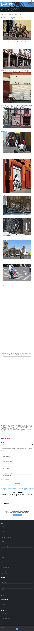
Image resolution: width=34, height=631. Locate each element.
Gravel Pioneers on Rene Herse (6, 546)
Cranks (3, 554)
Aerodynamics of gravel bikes (7, 471)
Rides (12, 14)
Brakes (3, 552)
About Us (3, 541)
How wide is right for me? (6, 459)
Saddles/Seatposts (4, 564)
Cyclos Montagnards (4, 573)
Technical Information (5, 613)
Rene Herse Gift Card (5, 596)
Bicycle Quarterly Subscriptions (6, 615)
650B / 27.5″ (3, 526)
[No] (32, 628)
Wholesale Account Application (6, 618)
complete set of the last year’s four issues (14, 430)
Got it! (17, 629)
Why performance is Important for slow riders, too (9, 473)
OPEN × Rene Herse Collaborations (6, 537)
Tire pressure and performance (7, 461)
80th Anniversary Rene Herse (6, 535)
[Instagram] (29, 1)
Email (9, 438)
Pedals (3, 560)
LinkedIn (5, 438)
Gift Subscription (4, 602)
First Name (6, 499)
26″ (2, 528)
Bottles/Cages (4, 582)
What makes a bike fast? (6, 468)
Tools (2, 592)
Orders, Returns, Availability (5, 611)
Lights (3, 589)
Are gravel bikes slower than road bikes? (8, 470)
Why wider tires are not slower (7, 458)
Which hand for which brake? (7, 475)
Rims (2, 562)
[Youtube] (28, 1)
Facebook (2, 438)
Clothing (3, 584)
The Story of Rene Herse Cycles (6, 543)
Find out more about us (4, 450)
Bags (2, 579)
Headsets (3, 557)
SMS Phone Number (7, 508)
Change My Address (4, 607)
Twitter (3, 438)
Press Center (3, 620)
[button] (2, 1)
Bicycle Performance (4, 466)
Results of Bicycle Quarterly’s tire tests (8, 463)
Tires (2, 454)
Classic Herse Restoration (5, 567)
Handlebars (3, 555)
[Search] (32, 444)
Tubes (3, 531)
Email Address (6, 503)
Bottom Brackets (4, 550)
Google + (7, 438)
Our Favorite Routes (4, 571)
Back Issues (3, 604)
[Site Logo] (7, 4)
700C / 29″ (3, 524)
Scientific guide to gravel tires (7, 456)
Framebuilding (4, 587)
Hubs (2, 559)
